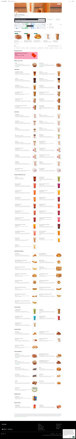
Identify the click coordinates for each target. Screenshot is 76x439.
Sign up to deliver (40, 428)
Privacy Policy (52, 433)
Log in (69, 1)
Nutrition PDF (19, 416)
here (66, 435)
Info (27, 15)
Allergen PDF (16, 416)
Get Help (39, 424)
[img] (30, 26)
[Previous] (59, 31)
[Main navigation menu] (2, 1)
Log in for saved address (42, 19)
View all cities (58, 425)
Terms (57, 433)
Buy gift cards (40, 425)
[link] (58, 4)
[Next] (61, 31)
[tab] (18, 48)
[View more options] (59, 4)
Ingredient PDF (25, 416)
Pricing (60, 433)
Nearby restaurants (59, 424)
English (58, 428)
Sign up (73, 1)
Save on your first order (41, 429)
